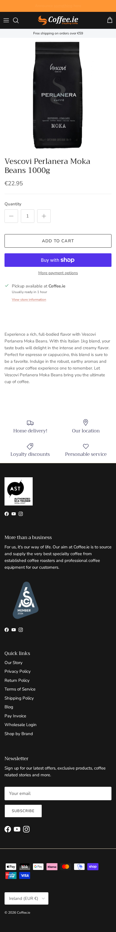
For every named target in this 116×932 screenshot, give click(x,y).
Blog (9, 707)
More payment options (58, 273)
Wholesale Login (21, 724)
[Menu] (6, 20)
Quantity (13, 204)
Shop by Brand (19, 734)
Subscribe (23, 811)
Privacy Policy (18, 671)
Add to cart (58, 241)
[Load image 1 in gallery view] (58, 96)
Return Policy (17, 680)
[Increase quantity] (44, 216)
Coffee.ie (23, 912)
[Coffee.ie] (58, 20)
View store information (29, 299)
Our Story (14, 662)
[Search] (18, 20)
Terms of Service (20, 689)
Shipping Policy (19, 698)
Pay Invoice (15, 716)
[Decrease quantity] (11, 216)
